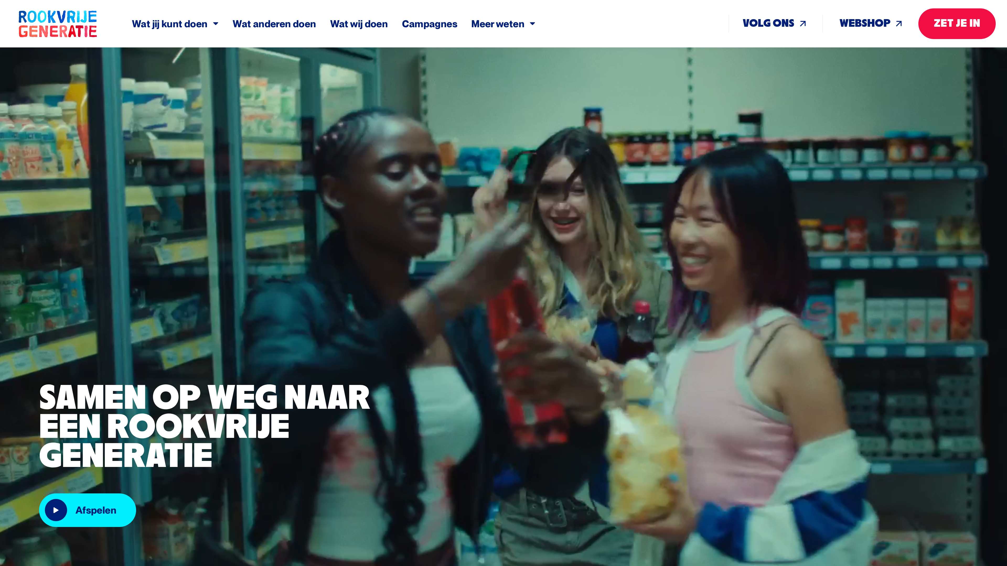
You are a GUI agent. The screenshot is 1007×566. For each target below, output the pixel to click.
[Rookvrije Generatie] (74, 24)
